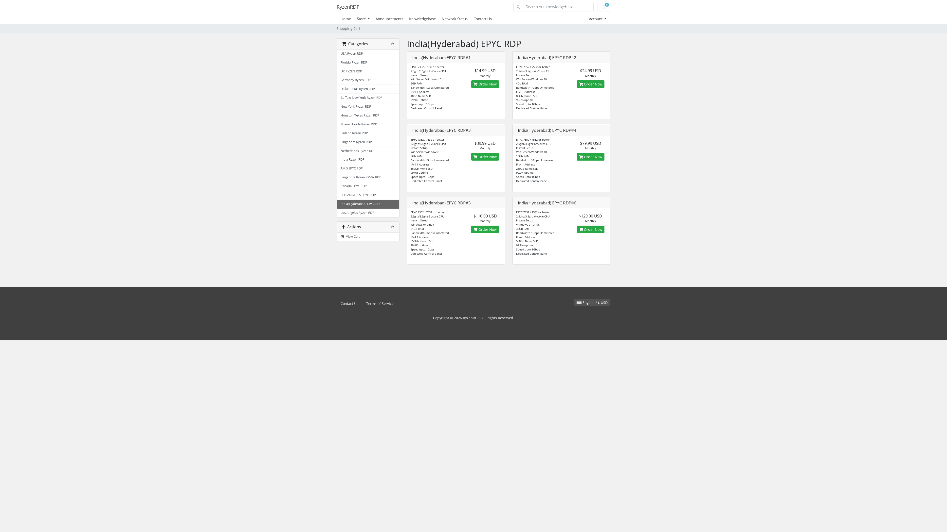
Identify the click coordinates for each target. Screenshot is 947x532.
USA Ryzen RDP (352, 53)
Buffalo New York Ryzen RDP (361, 98)
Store (362, 18)
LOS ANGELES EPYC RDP (358, 195)
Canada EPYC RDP (354, 186)
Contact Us (483, 18)
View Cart (352, 236)
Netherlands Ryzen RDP (358, 151)
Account (596, 18)
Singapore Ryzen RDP (356, 142)
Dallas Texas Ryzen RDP (358, 89)
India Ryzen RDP (352, 159)
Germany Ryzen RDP (356, 80)
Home (346, 18)
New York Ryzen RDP (356, 106)
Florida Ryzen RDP (354, 62)
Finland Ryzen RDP (354, 133)
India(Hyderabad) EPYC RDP (361, 204)
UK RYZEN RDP (351, 71)
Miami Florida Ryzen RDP (359, 124)
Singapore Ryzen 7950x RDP (361, 177)
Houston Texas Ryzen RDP (360, 115)
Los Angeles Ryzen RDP (357, 213)
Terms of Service (380, 303)
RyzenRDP (348, 6)
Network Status (455, 18)
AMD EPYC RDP (352, 168)
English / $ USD (595, 302)
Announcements (389, 18)
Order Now (487, 84)
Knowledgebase (422, 18)
